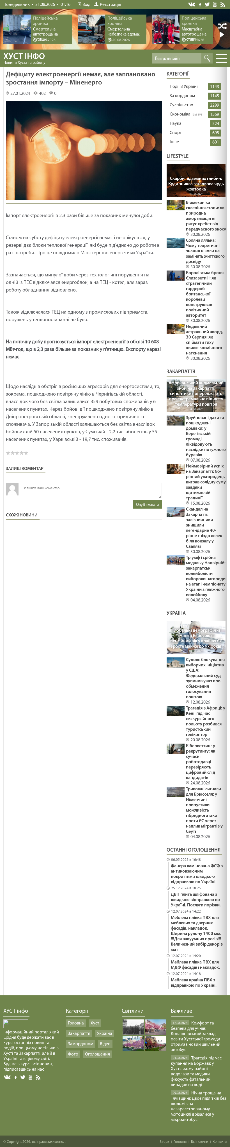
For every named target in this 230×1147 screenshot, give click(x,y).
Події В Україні (184, 86)
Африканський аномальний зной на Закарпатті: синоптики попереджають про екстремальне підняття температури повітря (196, 394)
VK (192, 4)
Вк (7, 1077)
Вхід (86, 5)
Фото (73, 1054)
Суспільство (181, 105)
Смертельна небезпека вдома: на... (123, 34)
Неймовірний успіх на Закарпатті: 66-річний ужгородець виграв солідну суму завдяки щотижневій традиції (206, 482)
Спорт (176, 133)
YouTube (215, 4)
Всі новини (199, 1142)
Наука (175, 123)
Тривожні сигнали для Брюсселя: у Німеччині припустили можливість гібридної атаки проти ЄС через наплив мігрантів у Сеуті (204, 810)
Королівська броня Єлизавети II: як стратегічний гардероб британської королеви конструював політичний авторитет (205, 294)
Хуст (95, 1023)
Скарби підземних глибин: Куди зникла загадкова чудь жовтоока (196, 184)
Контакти (220, 1142)
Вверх (164, 1142)
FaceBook (16, 1077)
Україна (104, 1033)
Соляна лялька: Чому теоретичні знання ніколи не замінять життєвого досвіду (205, 251)
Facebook (200, 4)
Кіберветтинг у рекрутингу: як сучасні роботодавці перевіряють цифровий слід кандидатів (200, 762)
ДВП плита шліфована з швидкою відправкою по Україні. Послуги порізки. (196, 900)
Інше (174, 142)
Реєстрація (110, 5)
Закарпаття (79, 1033)
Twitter (207, 4)
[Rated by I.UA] (15, 1027)
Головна (76, 1023)
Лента (223, 4)
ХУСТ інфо (24, 59)
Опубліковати (147, 504)
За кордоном (182, 96)
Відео (105, 1044)
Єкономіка (180, 114)
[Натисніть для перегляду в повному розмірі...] (84, 201)
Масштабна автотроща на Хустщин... (194, 34)
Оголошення (97, 1054)
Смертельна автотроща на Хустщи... (45, 34)
